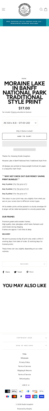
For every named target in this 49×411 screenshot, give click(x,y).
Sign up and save (24, 345)
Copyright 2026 (24, 337)
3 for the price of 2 (20, 184)
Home (24, 78)
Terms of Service (24, 366)
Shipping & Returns (24, 370)
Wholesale (24, 358)
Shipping (13, 112)
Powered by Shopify (24, 409)
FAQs (24, 354)
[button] (24, 144)
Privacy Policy (24, 362)
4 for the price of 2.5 (20, 189)
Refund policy (24, 379)
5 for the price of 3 (20, 194)
